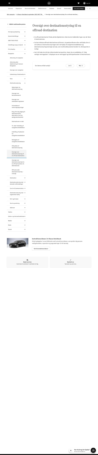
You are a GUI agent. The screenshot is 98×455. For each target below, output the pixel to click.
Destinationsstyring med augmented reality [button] (16, 193)
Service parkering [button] (14, 203)
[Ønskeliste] (78, 3)
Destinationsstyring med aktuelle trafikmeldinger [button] (16, 183)
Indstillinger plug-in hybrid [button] (15, 45)
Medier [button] (10, 221)
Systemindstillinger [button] (13, 36)
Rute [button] (11, 79)
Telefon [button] (10, 212)
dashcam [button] (12, 207)
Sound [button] (10, 229)
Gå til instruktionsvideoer (41, 248)
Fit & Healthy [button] (11, 49)
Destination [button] (13, 178)
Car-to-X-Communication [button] (17, 188)
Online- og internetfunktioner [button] (16, 216)
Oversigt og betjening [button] (14, 32)
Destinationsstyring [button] (15, 83)
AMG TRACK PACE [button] (13, 40)
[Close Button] (79, 450)
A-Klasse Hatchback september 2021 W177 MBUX (30, 14)
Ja (69, 65)
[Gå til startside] (49, 3)
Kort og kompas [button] (14, 199)
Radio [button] (9, 225)
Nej (80, 65)
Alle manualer (11, 14)
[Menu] (9, 3)
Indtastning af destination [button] (17, 74)
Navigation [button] (11, 53)
